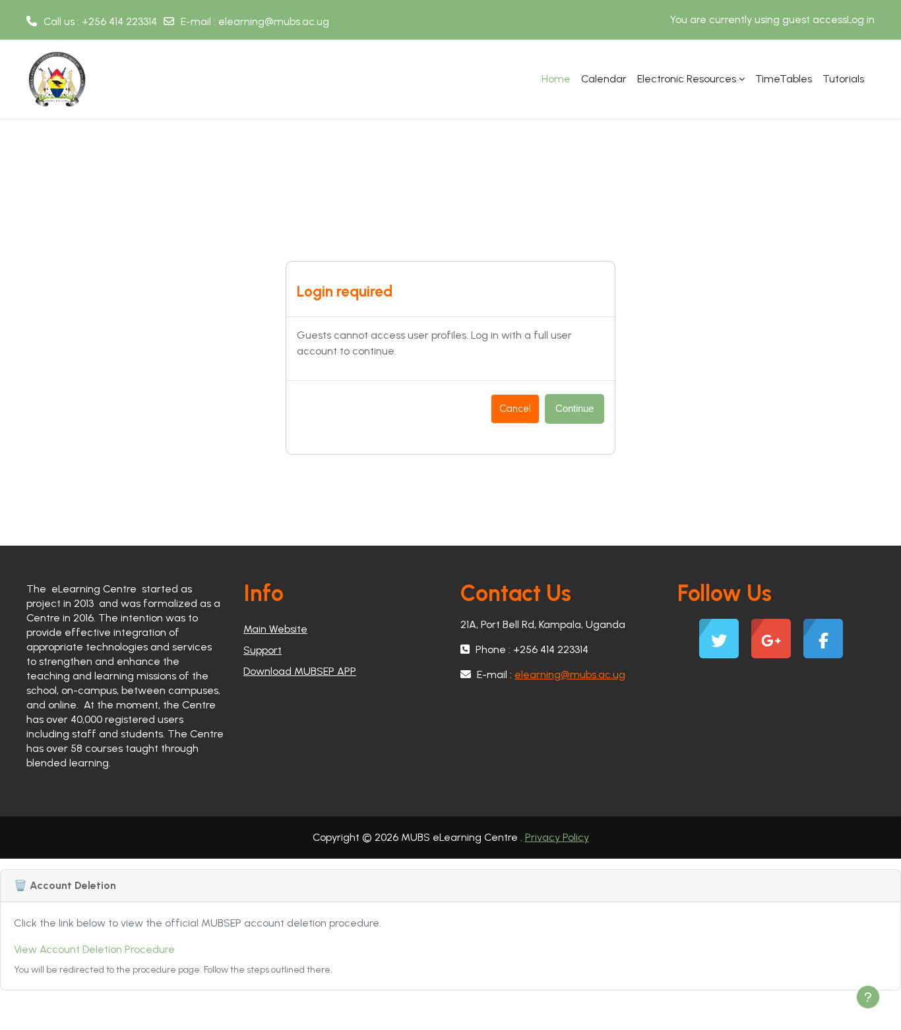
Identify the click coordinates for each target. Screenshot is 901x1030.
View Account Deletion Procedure (94, 949)
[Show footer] (868, 997)
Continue (574, 408)
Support (262, 650)
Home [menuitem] (556, 78)
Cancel (515, 409)
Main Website (275, 629)
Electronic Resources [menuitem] (686, 78)
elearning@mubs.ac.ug (273, 21)
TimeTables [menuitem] (783, 78)
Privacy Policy (557, 837)
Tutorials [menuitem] (843, 78)
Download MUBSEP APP (299, 671)
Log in (861, 19)
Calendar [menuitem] (604, 78)
